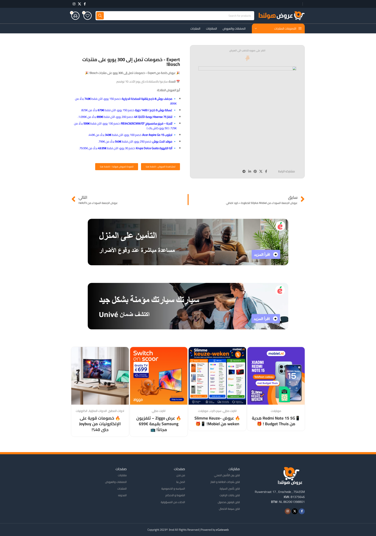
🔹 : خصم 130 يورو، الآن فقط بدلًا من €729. (125, 126)
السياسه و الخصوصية (173, 488)
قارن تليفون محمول (229, 502)
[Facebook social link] (84, 4)
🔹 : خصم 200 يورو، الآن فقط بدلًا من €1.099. (127, 117)
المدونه (122, 495)
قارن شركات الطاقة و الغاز (225, 481)
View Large (252, 351)
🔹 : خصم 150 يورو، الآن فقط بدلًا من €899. (126, 101)
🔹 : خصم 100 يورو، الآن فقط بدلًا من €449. (132, 135)
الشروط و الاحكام (175, 495)
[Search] (100, 15)
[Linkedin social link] (249, 171)
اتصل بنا (180, 481)
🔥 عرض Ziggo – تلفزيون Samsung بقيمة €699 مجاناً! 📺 (158, 423)
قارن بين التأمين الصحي (227, 475)
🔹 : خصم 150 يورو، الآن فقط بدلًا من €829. (129, 110)
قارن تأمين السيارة (230, 488)
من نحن (180, 475)
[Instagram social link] (74, 4)
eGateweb (222, 529)
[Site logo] (281, 15)
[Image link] (290, 475)
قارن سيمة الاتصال (229, 508)
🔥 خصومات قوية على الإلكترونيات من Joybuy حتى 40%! (100, 423)
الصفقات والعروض (116, 481)
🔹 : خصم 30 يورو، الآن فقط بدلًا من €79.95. (128, 148)
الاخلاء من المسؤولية (173, 502)
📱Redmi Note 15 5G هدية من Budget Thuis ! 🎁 (276, 421)
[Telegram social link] (244, 171)
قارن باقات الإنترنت (230, 495)
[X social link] (79, 4)
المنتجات (122, 488)
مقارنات (122, 475)
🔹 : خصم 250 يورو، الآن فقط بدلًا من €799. (137, 141)
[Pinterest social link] (255, 171)
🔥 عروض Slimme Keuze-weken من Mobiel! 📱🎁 (217, 421)
